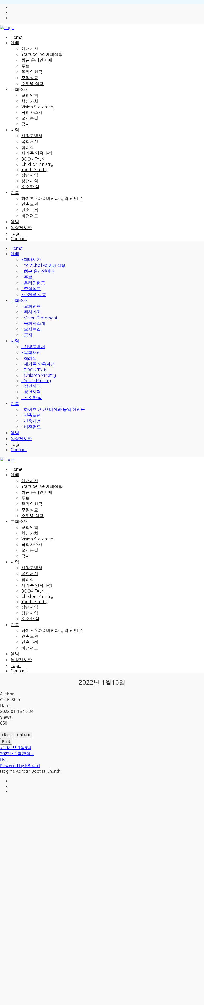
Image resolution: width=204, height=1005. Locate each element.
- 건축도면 (31, 415)
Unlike (23, 735)
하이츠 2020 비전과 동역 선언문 (51, 198)
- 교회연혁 (31, 306)
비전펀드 (29, 215)
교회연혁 (29, 95)
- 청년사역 (31, 391)
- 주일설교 (31, 288)
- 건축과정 (31, 421)
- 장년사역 (31, 386)
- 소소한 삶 (31, 397)
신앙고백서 (31, 135)
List (3, 760)
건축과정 (29, 210)
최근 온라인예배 (36, 60)
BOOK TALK (32, 159)
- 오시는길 (31, 329)
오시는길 (29, 118)
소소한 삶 (30, 186)
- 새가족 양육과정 (38, 364)
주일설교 (29, 77)
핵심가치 (29, 101)
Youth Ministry (34, 169)
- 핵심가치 (31, 312)
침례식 (27, 147)
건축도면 (29, 204)
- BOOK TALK (34, 370)
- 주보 (26, 277)
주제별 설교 (32, 83)
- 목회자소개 (33, 323)
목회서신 (29, 141)
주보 (25, 66)
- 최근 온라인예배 (38, 271)
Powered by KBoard (20, 765)
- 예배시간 (31, 259)
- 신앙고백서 (33, 346)
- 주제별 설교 (33, 294)
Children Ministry (37, 164)
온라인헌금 (31, 71)
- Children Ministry (38, 375)
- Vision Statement (39, 317)
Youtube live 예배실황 (42, 54)
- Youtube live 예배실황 (43, 265)
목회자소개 (31, 112)
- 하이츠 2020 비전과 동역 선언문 (53, 409)
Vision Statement (38, 106)
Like (7, 735)
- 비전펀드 (31, 426)
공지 (25, 123)
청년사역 (29, 180)
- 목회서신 (31, 352)
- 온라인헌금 (33, 282)
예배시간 (29, 48)
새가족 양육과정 (36, 153)
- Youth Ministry (36, 380)
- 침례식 (29, 358)
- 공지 (26, 334)
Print (6, 741)
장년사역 (29, 175)
